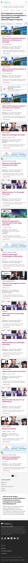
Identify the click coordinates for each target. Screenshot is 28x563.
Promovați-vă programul (6, 550)
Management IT (10, 23)
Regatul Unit (4, 482)
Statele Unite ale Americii (7, 486)
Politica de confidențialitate (14, 559)
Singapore (3, 484)
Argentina (3, 490)
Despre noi (3, 548)
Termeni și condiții (4, 559)
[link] (18, 475)
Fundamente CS (19, 23)
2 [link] (15, 475)
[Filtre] (26, 24)
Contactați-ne (4, 553)
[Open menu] (26, 2)
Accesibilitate (22, 559)
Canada (3, 488)
